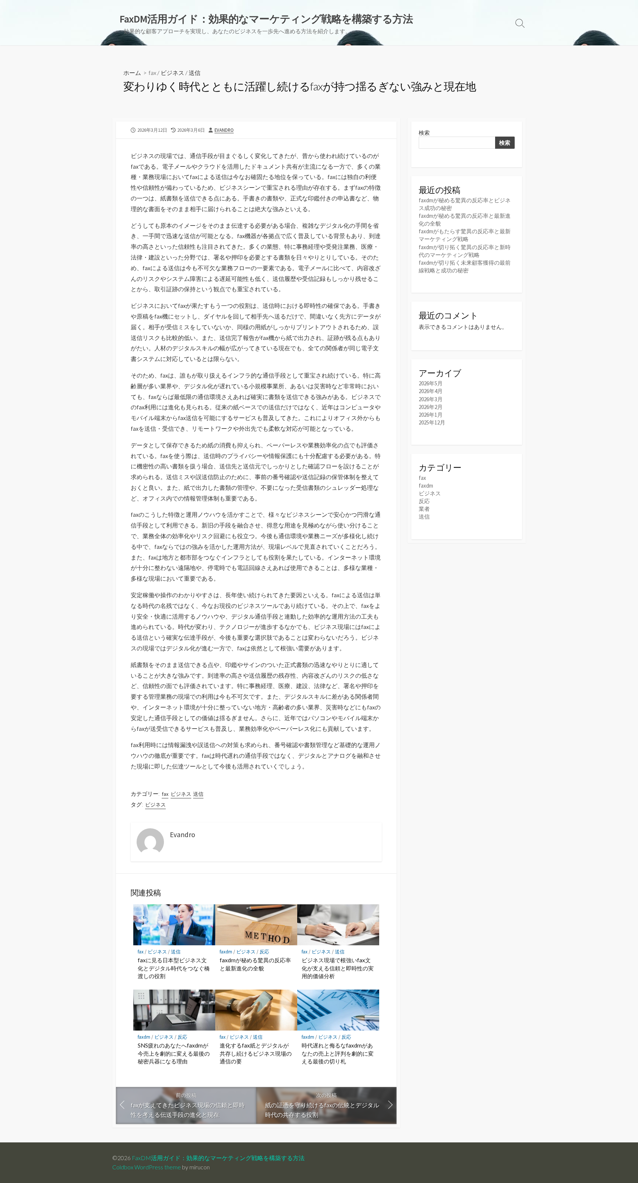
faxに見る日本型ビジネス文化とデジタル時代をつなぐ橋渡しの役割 (174, 968)
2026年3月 (431, 399)
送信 (194, 72)
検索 (424, 132)
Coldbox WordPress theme (146, 1167)
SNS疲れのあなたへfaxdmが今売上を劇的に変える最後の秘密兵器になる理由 (174, 1053)
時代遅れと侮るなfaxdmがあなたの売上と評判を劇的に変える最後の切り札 (338, 1053)
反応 (264, 952)
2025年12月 (432, 422)
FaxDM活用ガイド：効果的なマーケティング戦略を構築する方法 (218, 1158)
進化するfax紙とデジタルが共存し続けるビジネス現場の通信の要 (256, 1053)
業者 (424, 508)
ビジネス (172, 72)
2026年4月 (431, 391)
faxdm (226, 952)
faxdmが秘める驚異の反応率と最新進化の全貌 (255, 964)
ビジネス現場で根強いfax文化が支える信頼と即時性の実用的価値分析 (338, 968)
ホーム (132, 72)
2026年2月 (431, 406)
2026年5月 (431, 383)
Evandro (224, 130)
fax (152, 72)
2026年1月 (431, 414)
